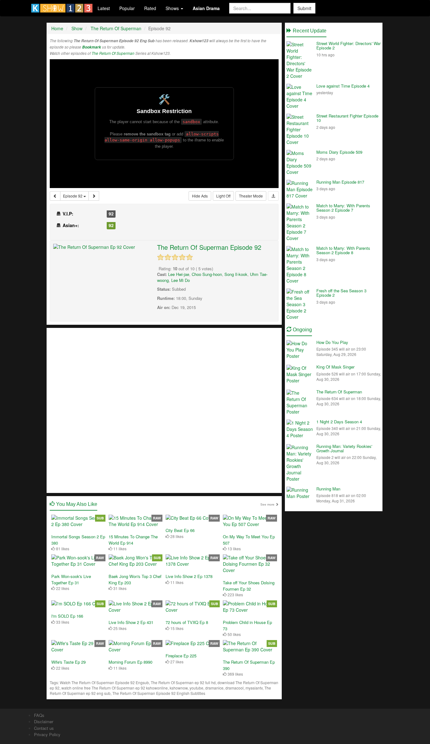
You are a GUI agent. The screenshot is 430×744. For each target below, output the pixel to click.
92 (111, 213)
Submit (304, 8)
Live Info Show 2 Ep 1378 (189, 576)
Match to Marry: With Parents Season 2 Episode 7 (343, 208)
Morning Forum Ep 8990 (130, 662)
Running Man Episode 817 (340, 182)
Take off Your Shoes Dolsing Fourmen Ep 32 (248, 586)
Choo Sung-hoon (207, 274)
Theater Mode (251, 195)
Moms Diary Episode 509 (339, 152)
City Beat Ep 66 (180, 530)
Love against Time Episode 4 (343, 86)
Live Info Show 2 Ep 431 (131, 622)
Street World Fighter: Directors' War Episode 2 (348, 45)
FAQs (39, 715)
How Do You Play (332, 342)
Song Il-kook (235, 274)
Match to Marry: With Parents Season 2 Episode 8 (343, 250)
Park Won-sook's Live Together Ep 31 (71, 579)
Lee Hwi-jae (178, 274)
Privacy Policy (47, 734)
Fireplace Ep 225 (181, 656)
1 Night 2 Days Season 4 (339, 422)
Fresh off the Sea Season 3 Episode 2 (341, 293)
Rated (150, 8)
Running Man (328, 489)
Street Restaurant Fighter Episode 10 (347, 118)
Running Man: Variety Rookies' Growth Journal (344, 448)
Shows (173, 8)
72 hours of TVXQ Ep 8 (187, 622)
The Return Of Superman (113, 53)
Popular (127, 8)
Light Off (223, 195)
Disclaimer (43, 721)
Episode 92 (73, 195)
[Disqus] (164, 410)
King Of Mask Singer (335, 367)
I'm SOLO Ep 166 (67, 616)
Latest (104, 8)
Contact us (44, 728)
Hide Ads (200, 195)
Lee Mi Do (180, 280)
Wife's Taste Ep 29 (68, 662)
